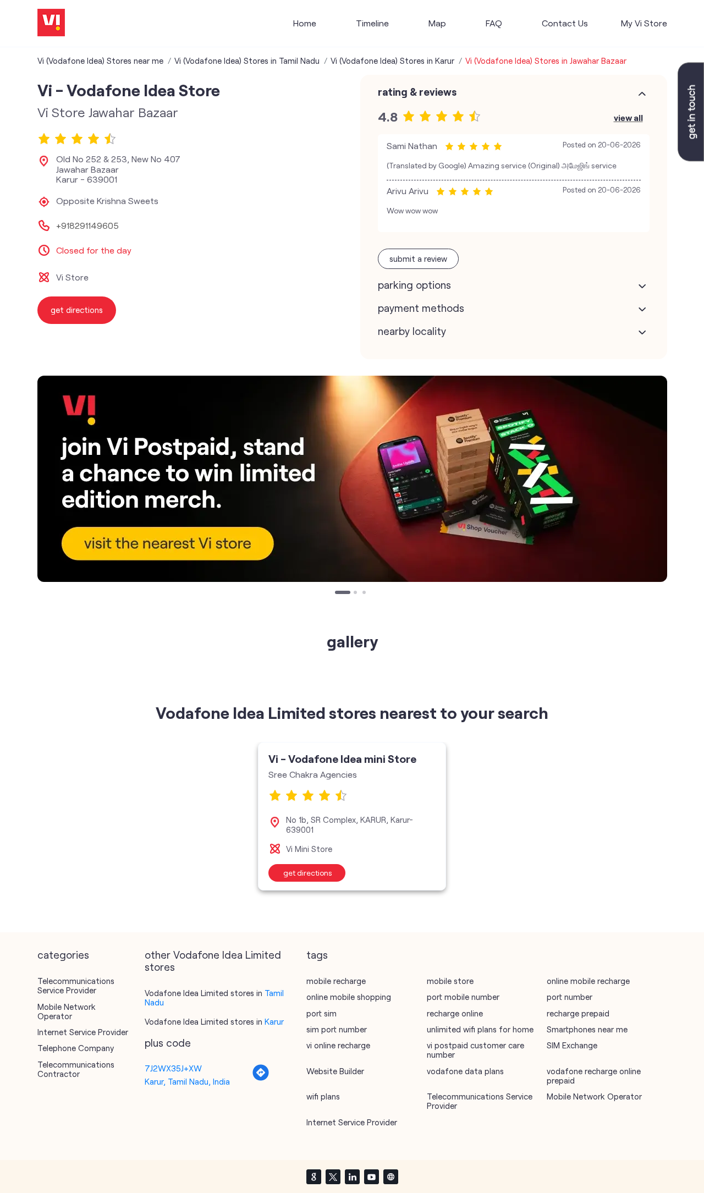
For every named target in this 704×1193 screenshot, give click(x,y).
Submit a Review (418, 258)
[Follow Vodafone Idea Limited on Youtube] (371, 1176)
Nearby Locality (412, 331)
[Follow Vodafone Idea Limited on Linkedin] (352, 1176)
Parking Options (414, 285)
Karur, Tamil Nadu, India (187, 1081)
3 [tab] (365, 593)
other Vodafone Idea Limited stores (213, 961)
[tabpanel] (352, 479)
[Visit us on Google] (313, 1176)
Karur (274, 1021)
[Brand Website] (390, 1176)
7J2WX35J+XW (173, 1068)
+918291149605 (87, 225)
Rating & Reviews (417, 92)
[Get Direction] (261, 1078)
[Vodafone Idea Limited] (51, 23)
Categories (63, 955)
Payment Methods (421, 308)
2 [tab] (356, 593)
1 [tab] (337, 593)
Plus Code (168, 1043)
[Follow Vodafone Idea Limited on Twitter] (332, 1176)
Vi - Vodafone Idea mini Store (342, 758)
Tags (317, 955)
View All (628, 117)
